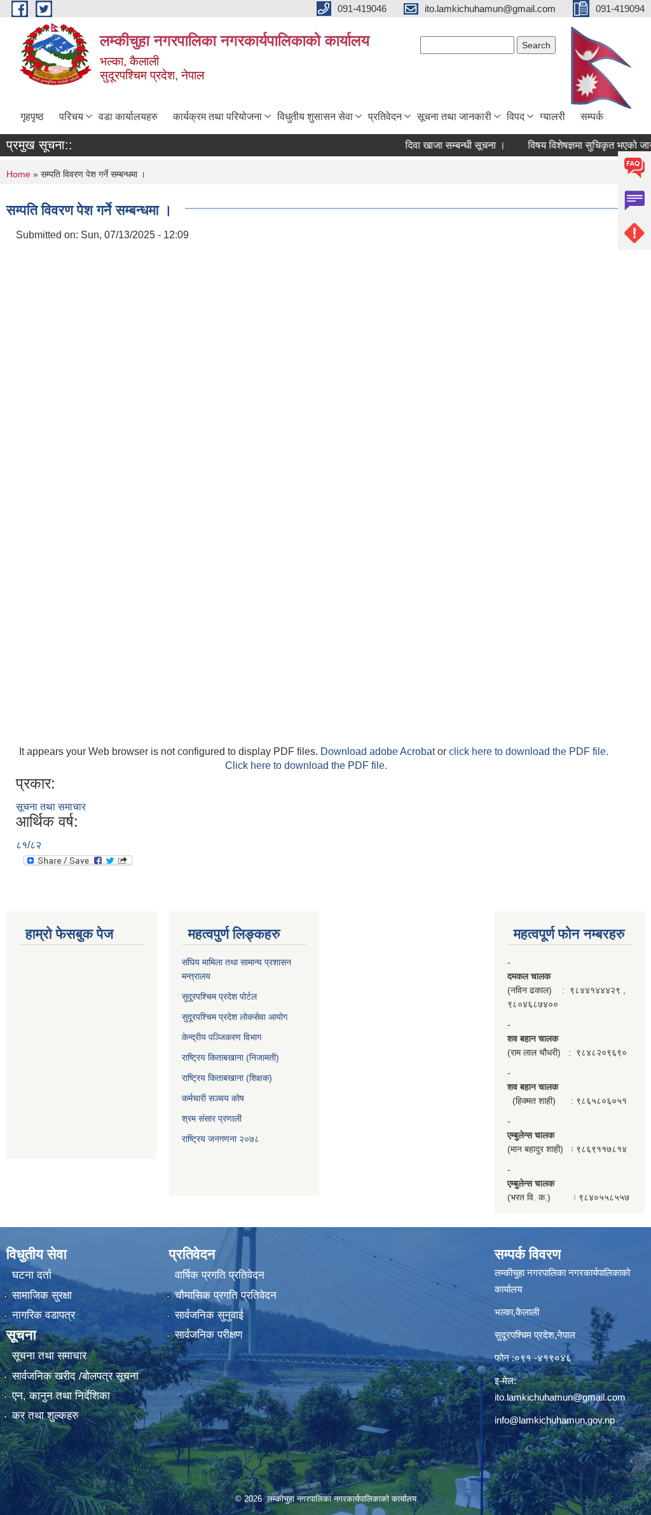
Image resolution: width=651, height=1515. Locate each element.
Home (18, 174)
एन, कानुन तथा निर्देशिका (61, 1396)
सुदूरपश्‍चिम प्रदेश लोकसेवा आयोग (234, 1017)
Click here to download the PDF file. (306, 765)
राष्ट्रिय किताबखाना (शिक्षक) (227, 1078)
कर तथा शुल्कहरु (45, 1416)
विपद (515, 116)
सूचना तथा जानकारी (454, 116)
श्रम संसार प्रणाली (212, 1118)
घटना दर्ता (31, 1275)
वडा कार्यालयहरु (128, 116)
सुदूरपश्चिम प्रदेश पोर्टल (219, 996)
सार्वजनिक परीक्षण (208, 1335)
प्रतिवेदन (385, 116)
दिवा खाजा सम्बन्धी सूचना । (440, 145)
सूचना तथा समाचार (51, 806)
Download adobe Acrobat (378, 751)
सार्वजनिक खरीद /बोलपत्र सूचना (75, 1376)
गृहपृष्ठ (32, 116)
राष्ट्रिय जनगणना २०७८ (220, 1139)
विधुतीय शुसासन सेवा (315, 116)
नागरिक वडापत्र (43, 1315)
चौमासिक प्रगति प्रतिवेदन (226, 1295)
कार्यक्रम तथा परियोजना (217, 116)
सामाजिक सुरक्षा (42, 1295)
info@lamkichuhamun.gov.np (555, 1420)
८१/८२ (28, 844)
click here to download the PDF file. (528, 751)
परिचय (71, 116)
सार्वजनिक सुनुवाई (209, 1315)
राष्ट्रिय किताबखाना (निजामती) (230, 1057)
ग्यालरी (552, 116)
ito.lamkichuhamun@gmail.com (560, 1397)
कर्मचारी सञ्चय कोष (213, 1098)
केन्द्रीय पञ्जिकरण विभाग (221, 1037)
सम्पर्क (591, 116)
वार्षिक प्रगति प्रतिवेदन (219, 1275)
